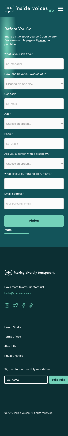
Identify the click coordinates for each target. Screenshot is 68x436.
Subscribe (59, 379)
